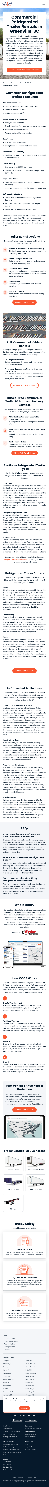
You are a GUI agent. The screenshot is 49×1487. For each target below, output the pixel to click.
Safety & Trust (8, 1441)
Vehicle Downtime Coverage (12, 1450)
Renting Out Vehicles (10, 1437)
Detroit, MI (29, 1370)
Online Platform (30, 1437)
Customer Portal (30, 1434)
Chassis (7, 1350)
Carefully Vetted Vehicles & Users (12, 1453)
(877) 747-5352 (8, 1470)
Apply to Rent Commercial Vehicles (24, 70)
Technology (30, 1431)
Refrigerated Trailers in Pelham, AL (17, 559)
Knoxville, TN (30, 1376)
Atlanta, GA (29, 1361)
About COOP (7, 1462)
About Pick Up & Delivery (24, 453)
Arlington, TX (7, 1361)
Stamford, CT (7, 1395)
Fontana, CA (7, 1373)
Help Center (29, 1447)
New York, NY (7, 1386)
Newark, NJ (29, 1382)
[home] (6, 4)
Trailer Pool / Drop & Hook (11, 1431)
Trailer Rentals (8, 1429)
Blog (26, 1444)
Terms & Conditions (18, 1477)
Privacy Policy (32, 1477)
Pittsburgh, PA (30, 1389)
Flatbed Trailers (9, 1344)
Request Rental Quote (24, 302)
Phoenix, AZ (6, 1389)
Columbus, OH (30, 1367)
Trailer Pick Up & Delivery (33, 1429)
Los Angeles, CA (8, 1379)
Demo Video (7, 1464)
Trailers (5, 1335)
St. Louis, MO (30, 1395)
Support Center (30, 1450)
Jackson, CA (7, 1376)
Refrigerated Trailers (11, 1341)
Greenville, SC (24, 83)
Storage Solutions (9, 1434)
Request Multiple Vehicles (24, 385)
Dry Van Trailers (9, 1338)
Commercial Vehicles (10, 83)
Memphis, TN (30, 1379)
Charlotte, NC (30, 1364)
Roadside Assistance (10, 1444)
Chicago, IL (6, 1367)
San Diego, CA (30, 1392)
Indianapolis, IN (31, 1373)
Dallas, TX (6, 1370)
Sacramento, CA (8, 1392)
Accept (24, 1408)
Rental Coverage (8, 1447)
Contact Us (7, 1467)
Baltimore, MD (7, 1364)
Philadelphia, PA (31, 1386)
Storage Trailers (9, 1347)
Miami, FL (6, 1382)
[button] (44, 4)
